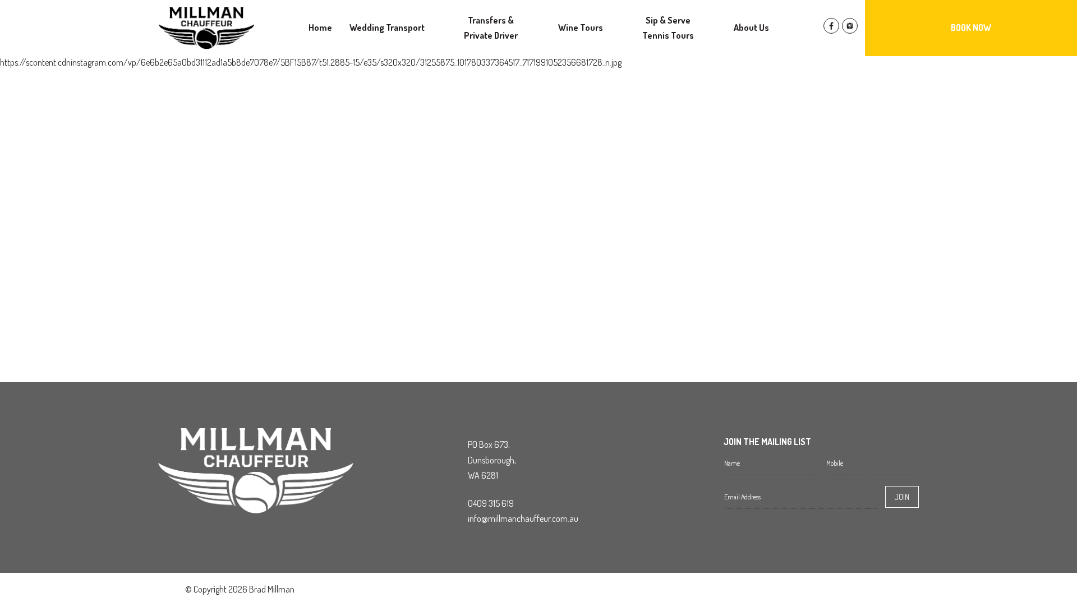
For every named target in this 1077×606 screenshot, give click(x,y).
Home (320, 27)
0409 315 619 (491, 503)
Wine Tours (580, 27)
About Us (751, 27)
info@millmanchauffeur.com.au (523, 518)
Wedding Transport (387, 27)
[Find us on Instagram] (850, 30)
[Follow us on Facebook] (831, 30)
